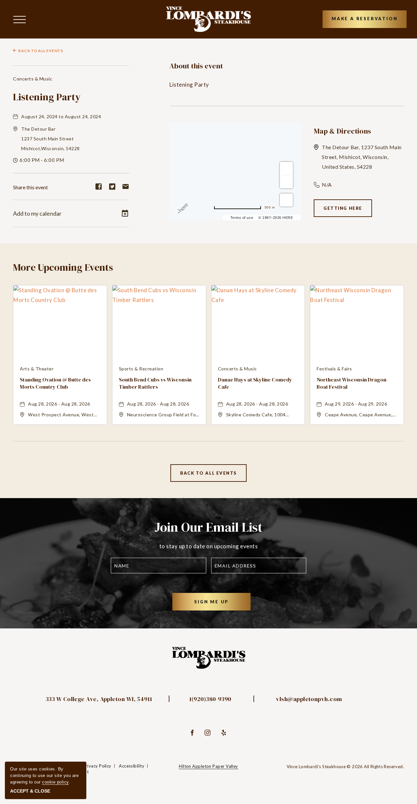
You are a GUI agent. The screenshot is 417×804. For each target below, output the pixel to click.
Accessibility (131, 765)
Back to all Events (40, 50)
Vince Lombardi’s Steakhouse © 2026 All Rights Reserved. (345, 766)
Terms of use (241, 218)
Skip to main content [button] (30, 5)
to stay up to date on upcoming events (208, 546)
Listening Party (46, 97)
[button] (21, 19)
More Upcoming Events (63, 267)
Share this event (30, 187)
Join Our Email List (208, 527)
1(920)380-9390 (210, 699)
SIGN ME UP (219, 604)
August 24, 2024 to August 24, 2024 (61, 116)
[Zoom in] (286, 168)
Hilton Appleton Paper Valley (208, 766)
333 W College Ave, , (99, 699)
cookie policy (55, 782)
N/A (327, 184)
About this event (196, 66)
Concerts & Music (32, 78)
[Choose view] (286, 200)
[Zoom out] (286, 181)
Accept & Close (30, 791)
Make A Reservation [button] (364, 18)
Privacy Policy (97, 765)
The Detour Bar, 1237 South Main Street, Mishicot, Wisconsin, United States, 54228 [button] (362, 157)
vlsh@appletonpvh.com (309, 699)
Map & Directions (342, 131)
